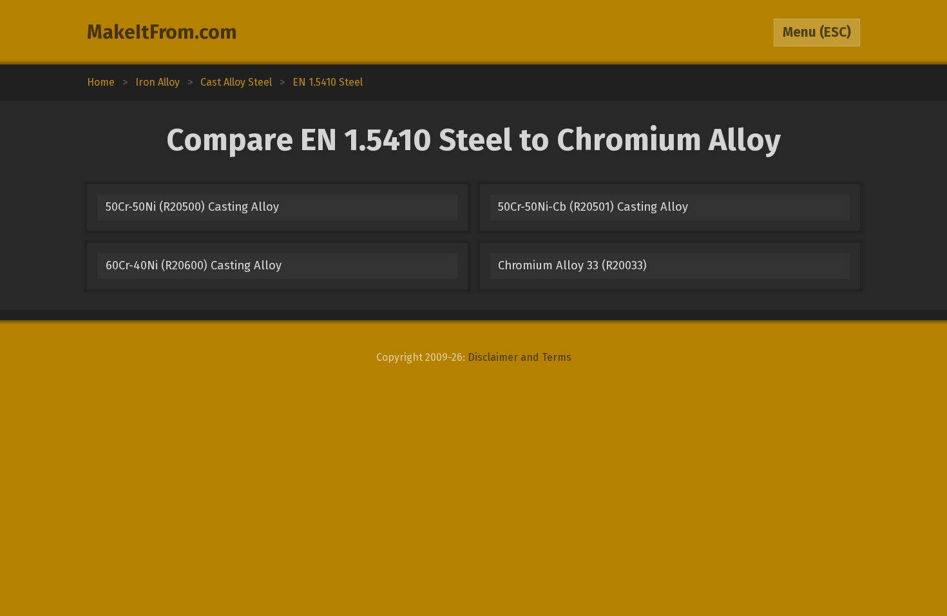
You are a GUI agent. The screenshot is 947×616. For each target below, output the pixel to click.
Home (101, 82)
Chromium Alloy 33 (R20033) (572, 265)
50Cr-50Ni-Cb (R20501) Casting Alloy (593, 207)
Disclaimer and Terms (519, 357)
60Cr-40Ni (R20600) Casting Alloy (194, 265)
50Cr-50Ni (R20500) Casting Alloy (192, 207)
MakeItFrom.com (162, 32)
